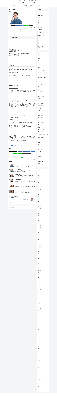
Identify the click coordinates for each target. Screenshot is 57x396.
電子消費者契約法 (40, 163)
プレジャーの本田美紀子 (41, 46)
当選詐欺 (39, 124)
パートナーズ (39, 79)
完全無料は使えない (40, 117)
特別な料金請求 (40, 144)
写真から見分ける (40, 98)
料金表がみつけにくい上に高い (42, 129)
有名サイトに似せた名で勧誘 (41, 137)
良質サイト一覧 (40, 149)
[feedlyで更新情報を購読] (22, 157)
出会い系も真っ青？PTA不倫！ (42, 105)
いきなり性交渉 (40, 60)
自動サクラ (39, 147)
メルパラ (39, 86)
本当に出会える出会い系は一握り (42, 139)
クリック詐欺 (39, 67)
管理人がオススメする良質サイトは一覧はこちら (15, 145)
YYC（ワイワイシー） (41, 58)
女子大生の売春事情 (40, 115)
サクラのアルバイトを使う (41, 72)
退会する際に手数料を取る (41, 158)
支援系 (10, 148)
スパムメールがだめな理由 (41, 74)
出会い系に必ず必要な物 (41, 103)
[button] (31, 25)
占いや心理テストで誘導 (41, 108)
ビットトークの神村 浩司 (41, 43)
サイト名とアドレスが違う (41, 70)
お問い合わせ (39, 63)
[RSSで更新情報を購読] (23, 157)
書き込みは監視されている (41, 131)
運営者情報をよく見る (41, 161)
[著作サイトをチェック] (20, 157)
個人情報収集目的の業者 (41, 96)
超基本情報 (39, 156)
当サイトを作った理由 (41, 122)
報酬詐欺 (39, 110)
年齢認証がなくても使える (41, 120)
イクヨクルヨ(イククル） (41, 65)
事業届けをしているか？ (41, 93)
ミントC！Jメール (40, 84)
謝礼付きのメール (40, 154)
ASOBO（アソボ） (40, 53)
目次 (21, 29)
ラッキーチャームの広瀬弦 (41, 35)
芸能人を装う (39, 151)
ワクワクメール (40, 89)
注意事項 (39, 142)
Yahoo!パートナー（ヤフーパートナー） (43, 135)
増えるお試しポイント (41, 112)
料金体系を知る (40, 127)
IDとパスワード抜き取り (41, 55)
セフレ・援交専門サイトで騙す (42, 77)
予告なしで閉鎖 (40, 91)
